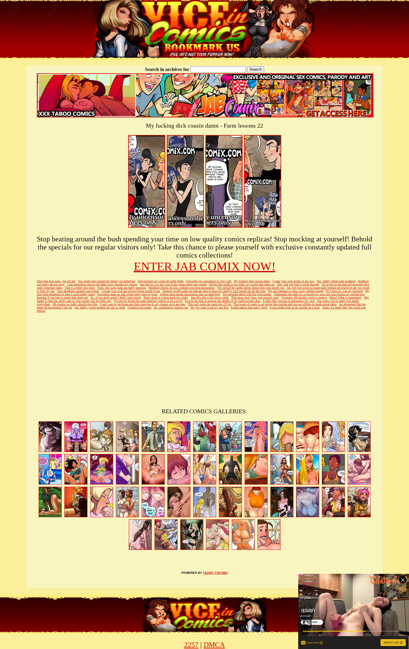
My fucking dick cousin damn (252, 281)
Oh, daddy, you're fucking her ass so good (100, 307)
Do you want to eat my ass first (209, 307)
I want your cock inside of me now (293, 281)
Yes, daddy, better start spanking (336, 281)
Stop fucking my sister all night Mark (161, 281)
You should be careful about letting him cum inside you (250, 287)
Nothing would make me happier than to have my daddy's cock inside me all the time (214, 291)
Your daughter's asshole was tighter (78, 291)
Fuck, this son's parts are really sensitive (121, 287)
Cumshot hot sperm (140, 307)
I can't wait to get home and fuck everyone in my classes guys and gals (142, 304)
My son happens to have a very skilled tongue (295, 291)
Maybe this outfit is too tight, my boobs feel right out (242, 284)
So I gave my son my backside (344, 291)
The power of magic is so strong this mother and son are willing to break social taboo (285, 304)
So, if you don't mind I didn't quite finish (115, 297)
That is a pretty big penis (80, 287)
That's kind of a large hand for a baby (165, 297)
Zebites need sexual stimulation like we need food (190, 294)
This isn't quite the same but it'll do (209, 304)
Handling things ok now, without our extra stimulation (182, 287)
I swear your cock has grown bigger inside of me (131, 291)
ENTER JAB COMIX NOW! (204, 266)
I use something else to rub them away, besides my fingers (102, 284)
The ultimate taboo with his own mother (246, 294)
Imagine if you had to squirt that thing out (62, 297)
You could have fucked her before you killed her (106, 281)
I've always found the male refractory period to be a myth (148, 300)
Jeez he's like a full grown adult (210, 297)
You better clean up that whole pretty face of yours (127, 294)
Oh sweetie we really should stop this (75, 304)
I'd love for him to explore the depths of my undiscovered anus (222, 300)
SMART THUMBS (215, 572)
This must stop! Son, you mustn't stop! (255, 297)
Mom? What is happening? (345, 297)
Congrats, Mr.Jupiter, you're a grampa (304, 297)
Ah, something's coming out (171, 307)
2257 (191, 645)
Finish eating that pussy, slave (249, 307)
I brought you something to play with (208, 281)
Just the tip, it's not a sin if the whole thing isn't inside (173, 284)
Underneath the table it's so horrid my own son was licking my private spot (319, 294)
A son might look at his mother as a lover (294, 307)
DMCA (214, 645)
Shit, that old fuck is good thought (298, 284)
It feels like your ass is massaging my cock (289, 300)
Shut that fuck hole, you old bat (56, 281)
